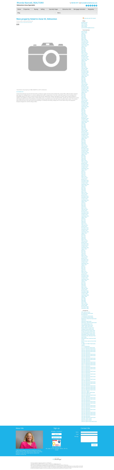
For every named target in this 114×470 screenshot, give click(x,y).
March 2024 (84, 67)
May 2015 (83, 205)
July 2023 (83, 77)
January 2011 (84, 274)
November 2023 (84, 72)
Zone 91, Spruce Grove (86, 420)
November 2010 (84, 276)
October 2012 (84, 246)
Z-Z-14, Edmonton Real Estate (88, 347)
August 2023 (84, 76)
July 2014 (83, 218)
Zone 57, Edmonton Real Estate (88, 414)
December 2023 (84, 71)
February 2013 (84, 241)
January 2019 (84, 147)
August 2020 (84, 122)
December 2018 (84, 148)
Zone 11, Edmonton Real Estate (88, 364)
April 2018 (83, 159)
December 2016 (84, 180)
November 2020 (84, 118)
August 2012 (84, 249)
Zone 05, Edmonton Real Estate (88, 354)
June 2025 (83, 48)
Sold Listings (84, 26)
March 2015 (84, 208)
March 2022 (84, 98)
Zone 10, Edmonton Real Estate (88, 363)
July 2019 (83, 139)
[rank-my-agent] (96, 5)
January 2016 (84, 195)
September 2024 (85, 59)
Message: (76, 436)
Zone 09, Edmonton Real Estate (88, 362)
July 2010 (83, 282)
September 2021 (85, 106)
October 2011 (84, 262)
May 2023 (83, 80)
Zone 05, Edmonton (85, 353)
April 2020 (83, 127)
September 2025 (85, 44)
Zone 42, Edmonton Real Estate (88, 407)
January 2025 (84, 55)
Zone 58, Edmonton (85, 416)
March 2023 (84, 83)
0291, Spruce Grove (85, 312)
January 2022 (84, 101)
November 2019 (84, 134)
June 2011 (83, 267)
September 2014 (85, 216)
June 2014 (83, 220)
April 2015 (83, 206)
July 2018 (83, 155)
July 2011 (83, 266)
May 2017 (83, 173)
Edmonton (83, 320)
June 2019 (83, 141)
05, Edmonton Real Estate (87, 313)
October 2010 (84, 278)
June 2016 (83, 188)
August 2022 (84, 92)
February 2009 (84, 304)
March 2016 (84, 192)
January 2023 (84, 85)
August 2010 (84, 280)
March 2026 (84, 39)
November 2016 (84, 181)
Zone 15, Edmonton (85, 372)
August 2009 (84, 296)
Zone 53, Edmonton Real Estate (26, 22)
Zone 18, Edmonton (85, 380)
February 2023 (84, 84)
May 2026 (83, 36)
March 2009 (84, 303)
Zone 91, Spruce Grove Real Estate (89, 421)
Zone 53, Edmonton (85, 408)
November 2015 (84, 197)
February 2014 (84, 225)
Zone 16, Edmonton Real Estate (88, 376)
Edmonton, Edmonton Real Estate (89, 322)
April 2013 (83, 238)
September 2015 (85, 200)
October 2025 (84, 43)
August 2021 (84, 108)
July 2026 (83, 34)
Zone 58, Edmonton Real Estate (88, 417)
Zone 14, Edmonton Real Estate (88, 371)
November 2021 (84, 104)
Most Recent (84, 31)
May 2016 (83, 189)
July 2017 (83, 171)
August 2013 (84, 233)
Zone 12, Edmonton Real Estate (88, 367)
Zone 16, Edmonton (85, 375)
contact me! (23, 454)
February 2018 (84, 162)
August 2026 (84, 32)
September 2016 (85, 184)
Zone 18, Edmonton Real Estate (88, 382)
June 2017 (83, 172)
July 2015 (83, 202)
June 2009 (83, 299)
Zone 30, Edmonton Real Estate (88, 403)
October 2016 (84, 183)
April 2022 (83, 97)
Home (19, 9)
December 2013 (84, 227)
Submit (94, 445)
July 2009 (83, 297)
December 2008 (84, 307)
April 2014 (83, 222)
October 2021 (84, 105)
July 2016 (83, 187)
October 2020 (84, 119)
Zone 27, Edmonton (85, 396)
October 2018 (84, 151)
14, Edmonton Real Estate (87, 316)
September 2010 (85, 279)
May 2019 (83, 142)
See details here (19, 91)
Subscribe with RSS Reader (90, 18)
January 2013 (84, 242)
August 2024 (84, 60)
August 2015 (84, 201)
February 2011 (84, 272)
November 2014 (84, 213)
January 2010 (84, 289)
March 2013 (84, 239)
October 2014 (84, 214)
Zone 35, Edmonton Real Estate (88, 405)
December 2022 (84, 86)
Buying (36, 9)
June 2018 (83, 156)
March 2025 (84, 52)
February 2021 (84, 115)
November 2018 (84, 150)
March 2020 (84, 129)
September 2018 (85, 152)
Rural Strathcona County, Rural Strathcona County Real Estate (88, 331)
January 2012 (84, 258)
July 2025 (83, 47)
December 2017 (84, 164)
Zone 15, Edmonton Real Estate (88, 374)
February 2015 (84, 209)
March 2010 (84, 287)
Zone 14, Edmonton (85, 370)
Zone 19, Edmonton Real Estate (88, 383)
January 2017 (84, 179)
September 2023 (85, 75)
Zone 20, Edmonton (85, 384)
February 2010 (84, 288)
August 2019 (84, 138)
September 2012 (85, 247)
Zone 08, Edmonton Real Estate (88, 359)
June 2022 (83, 94)
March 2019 (84, 144)
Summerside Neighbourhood (87, 27)
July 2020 (83, 123)
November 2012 (84, 245)
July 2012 (83, 250)
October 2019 (84, 135)
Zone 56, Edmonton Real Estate (88, 413)
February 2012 (84, 256)
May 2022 (83, 96)
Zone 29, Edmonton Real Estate (88, 401)
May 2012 (83, 253)
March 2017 (84, 176)
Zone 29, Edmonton (85, 400)
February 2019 (84, 146)
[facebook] (86, 5)
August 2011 (84, 264)
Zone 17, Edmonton (85, 378)
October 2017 (84, 167)
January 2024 (84, 69)
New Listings (84, 23)
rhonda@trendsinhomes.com (89, 3)
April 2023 (83, 81)
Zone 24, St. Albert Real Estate (88, 392)
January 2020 (84, 131)
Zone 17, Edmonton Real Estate (88, 379)
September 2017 (85, 168)
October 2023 (84, 73)
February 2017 (84, 177)
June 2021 (83, 110)
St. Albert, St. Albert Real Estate (88, 343)
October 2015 (84, 198)
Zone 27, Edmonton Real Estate (88, 397)
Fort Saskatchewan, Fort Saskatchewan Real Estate (87, 324)
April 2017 (83, 175)
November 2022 (84, 88)
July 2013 (83, 234)
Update (83, 345)
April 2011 (83, 270)
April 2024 (83, 65)
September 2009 (85, 295)
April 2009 (83, 301)
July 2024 (83, 61)
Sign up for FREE (56, 437)
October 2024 (84, 58)
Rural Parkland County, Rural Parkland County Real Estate (87, 328)
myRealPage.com (57, 459)
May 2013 (83, 237)
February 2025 (84, 54)
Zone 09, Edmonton (85, 360)
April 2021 (83, 113)
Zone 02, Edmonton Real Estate (88, 350)
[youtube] (92, 5)
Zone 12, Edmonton (85, 366)
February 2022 (84, 100)
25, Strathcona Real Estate (87, 317)
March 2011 (84, 271)
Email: (77, 434)
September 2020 (85, 121)
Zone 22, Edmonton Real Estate (88, 388)
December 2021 (84, 102)
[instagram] (94, 5)
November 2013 (84, 229)
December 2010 (84, 275)
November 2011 (84, 260)
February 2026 (84, 40)
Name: (77, 432)
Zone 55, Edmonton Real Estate (88, 412)
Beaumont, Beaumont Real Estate (88, 318)
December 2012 (84, 243)
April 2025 (83, 51)
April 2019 (83, 143)
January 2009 (84, 305)
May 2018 (83, 158)
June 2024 (83, 63)
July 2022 (83, 93)
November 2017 (84, 166)
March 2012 (84, 255)
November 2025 (84, 42)
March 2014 (84, 224)
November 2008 (84, 308)
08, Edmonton (84, 314)
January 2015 (84, 210)
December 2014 (84, 212)
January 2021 (84, 117)
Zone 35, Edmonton (85, 404)
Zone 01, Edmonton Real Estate (88, 349)
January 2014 (84, 226)
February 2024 (84, 68)
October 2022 (84, 89)
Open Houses (84, 25)
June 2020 (83, 125)
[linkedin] (90, 5)
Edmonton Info (66, 9)
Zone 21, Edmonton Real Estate (88, 387)
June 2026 (83, 35)
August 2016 (84, 185)
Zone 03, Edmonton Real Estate (88, 351)
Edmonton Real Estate (86, 321)
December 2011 (84, 259)
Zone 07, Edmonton (85, 356)
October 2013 (84, 230)
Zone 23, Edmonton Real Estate (88, 389)
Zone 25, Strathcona (85, 393)
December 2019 (84, 133)
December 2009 (84, 291)
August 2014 (84, 217)
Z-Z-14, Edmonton (85, 346)
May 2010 (83, 284)
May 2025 (83, 50)
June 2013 (83, 235)
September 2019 (85, 137)
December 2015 (84, 196)
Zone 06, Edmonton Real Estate (88, 355)
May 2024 (83, 64)
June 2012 (83, 251)
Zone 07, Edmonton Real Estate (88, 358)
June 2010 (83, 283)
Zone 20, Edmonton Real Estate (88, 385)
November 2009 (84, 292)
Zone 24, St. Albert (85, 391)
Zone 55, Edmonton (85, 410)
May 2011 (83, 268)
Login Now (56, 434)
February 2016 (84, 193)
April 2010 (83, 285)
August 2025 (84, 46)
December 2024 (84, 56)
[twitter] (88, 5)
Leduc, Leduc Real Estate (86, 326)
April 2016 (83, 191)
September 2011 (85, 263)
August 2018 (84, 154)
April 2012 (83, 254)
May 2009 (83, 300)
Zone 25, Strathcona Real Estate (88, 395)
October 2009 (84, 293)
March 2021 (84, 114)
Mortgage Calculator (79, 9)
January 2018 (84, 163)
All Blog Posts (84, 22)
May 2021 (83, 112)
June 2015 (83, 204)
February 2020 (84, 130)
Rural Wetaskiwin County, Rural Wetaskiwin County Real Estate (88, 333)
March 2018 (84, 160)
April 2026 (83, 38)
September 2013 (85, 231)
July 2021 (83, 109)
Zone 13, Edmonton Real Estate (88, 368)
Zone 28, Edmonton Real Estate (88, 399)
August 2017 (84, 170)
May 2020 (83, 126)
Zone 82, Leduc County (86, 418)
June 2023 (83, 79)
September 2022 (85, 90)
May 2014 (83, 221)
